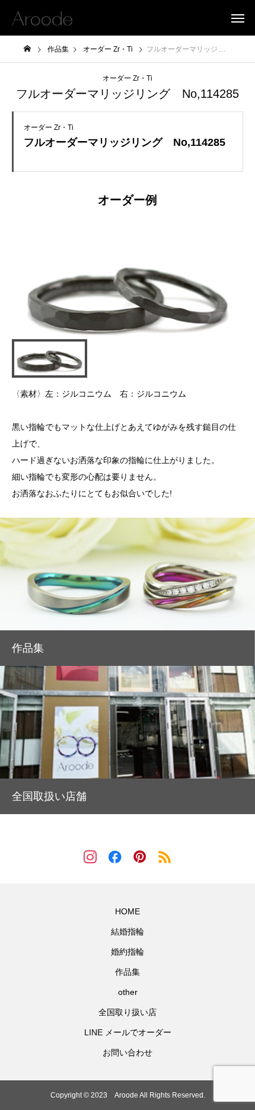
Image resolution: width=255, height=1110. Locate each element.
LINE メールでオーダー (127, 1032)
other (128, 992)
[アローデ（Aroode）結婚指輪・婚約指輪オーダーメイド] (42, 18)
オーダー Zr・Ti (127, 78)
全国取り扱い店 (127, 1012)
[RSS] (164, 856)
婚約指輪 (127, 952)
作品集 (127, 972)
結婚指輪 (127, 931)
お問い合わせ (127, 1052)
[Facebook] (115, 856)
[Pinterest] (139, 856)
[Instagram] (90, 856)
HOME (127, 911)
